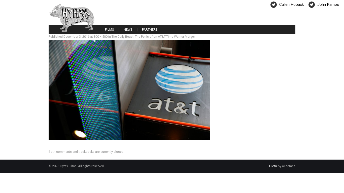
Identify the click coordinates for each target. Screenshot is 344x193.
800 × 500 (101, 36)
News (128, 29)
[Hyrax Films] (72, 18)
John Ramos (328, 4)
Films (109, 29)
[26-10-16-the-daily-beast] (129, 89)
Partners (149, 29)
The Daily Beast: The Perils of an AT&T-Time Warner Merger (153, 36)
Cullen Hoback (291, 4)
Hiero (273, 166)
